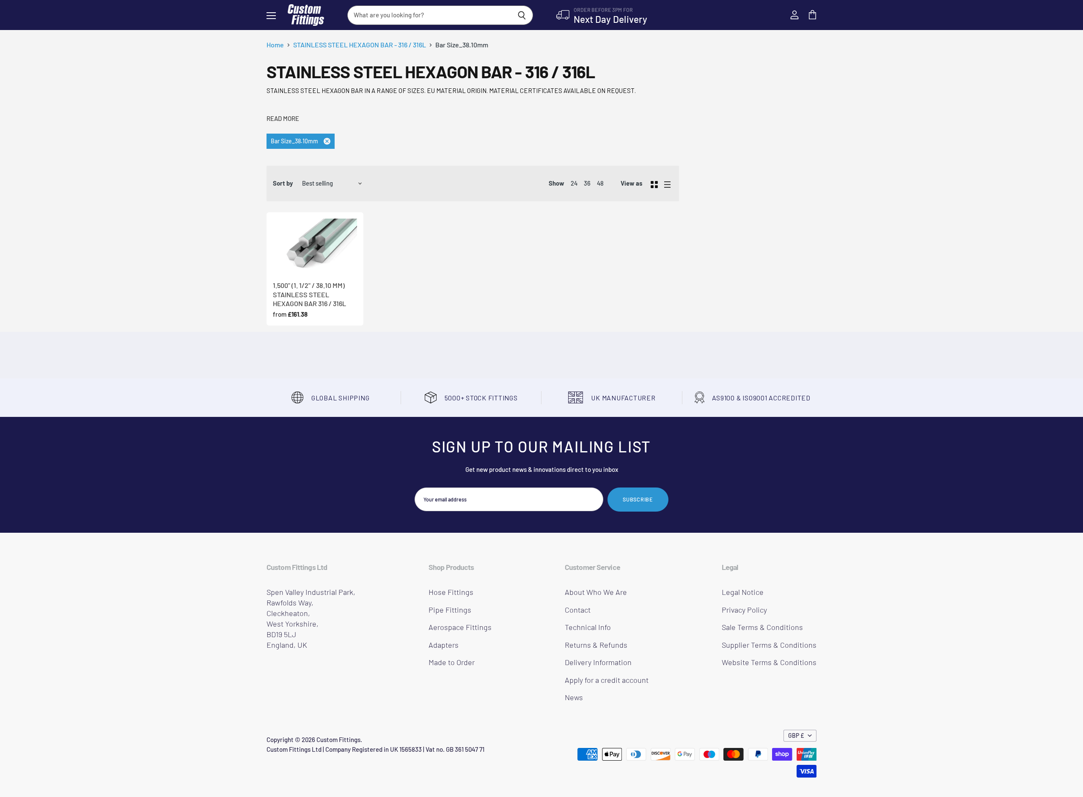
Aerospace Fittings (460, 627)
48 (600, 183)
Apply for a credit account (607, 680)
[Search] (522, 15)
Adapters (444, 644)
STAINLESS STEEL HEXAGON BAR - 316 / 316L (359, 45)
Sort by (283, 183)
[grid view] (654, 183)
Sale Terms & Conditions (762, 627)
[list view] (667, 183)
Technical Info (588, 627)
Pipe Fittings (450, 609)
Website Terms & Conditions (769, 662)
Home (275, 45)
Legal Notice (743, 592)
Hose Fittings (451, 592)
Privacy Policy (744, 609)
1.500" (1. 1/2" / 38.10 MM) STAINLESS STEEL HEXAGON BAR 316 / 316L (309, 294)
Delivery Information (598, 662)
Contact (578, 609)
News (574, 697)
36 (587, 183)
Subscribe (638, 499)
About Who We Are (596, 592)
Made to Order (452, 662)
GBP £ (796, 735)
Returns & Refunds (596, 644)
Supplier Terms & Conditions (769, 644)
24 (574, 183)
